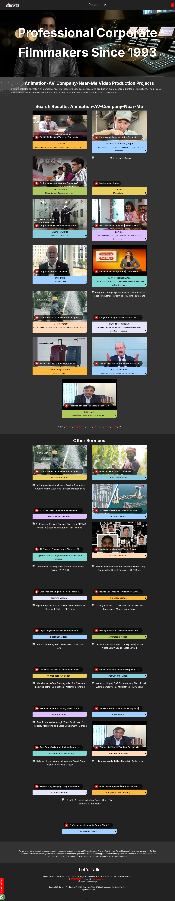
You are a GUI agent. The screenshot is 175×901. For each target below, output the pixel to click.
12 (95, 426)
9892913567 (76, 879)
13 (98, 426)
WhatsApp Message (88, 882)
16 (109, 426)
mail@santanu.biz (99, 879)
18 (116, 426)
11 (91, 426)
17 (113, 426)
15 (105, 426)
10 (88, 426)
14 (102, 426)
